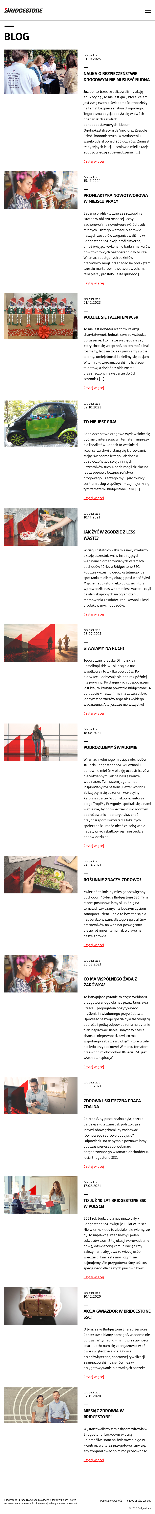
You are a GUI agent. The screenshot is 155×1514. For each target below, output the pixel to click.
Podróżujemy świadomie (110, 747)
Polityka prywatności (111, 1500)
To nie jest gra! (100, 421)
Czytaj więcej (94, 161)
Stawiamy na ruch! (104, 648)
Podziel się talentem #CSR (111, 317)
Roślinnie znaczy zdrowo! (112, 879)
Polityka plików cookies (138, 1500)
